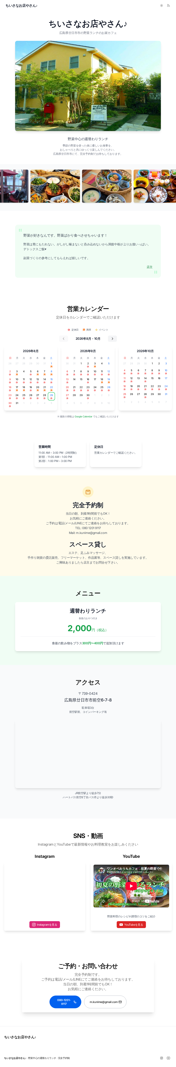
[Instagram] (161, 1058)
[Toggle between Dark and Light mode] (161, 5)
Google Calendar (84, 416)
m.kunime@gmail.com (104, 1002)
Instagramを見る (47, 924)
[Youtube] (168, 1058)
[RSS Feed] (168, 5)
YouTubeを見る (133, 924)
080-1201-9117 (63, 1002)
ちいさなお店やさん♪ (20, 1037)
